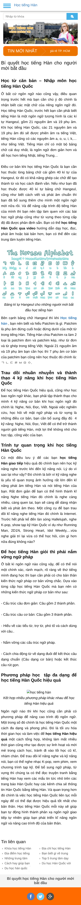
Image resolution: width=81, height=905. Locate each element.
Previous (6, 31)
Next (75, 31)
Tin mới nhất (22, 51)
